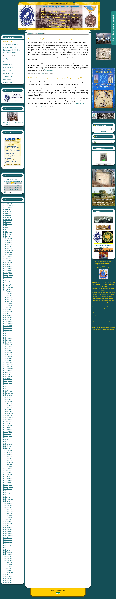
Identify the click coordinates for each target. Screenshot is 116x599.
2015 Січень (7, 307)
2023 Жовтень (7, 513)
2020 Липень (7, 434)
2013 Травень (7, 267)
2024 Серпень (7, 534)
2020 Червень (7, 432)
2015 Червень (7, 317)
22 (7, 190)
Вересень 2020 (12, 179)
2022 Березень (8, 474)
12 (18, 185)
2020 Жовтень (7, 440)
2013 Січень (7, 258)
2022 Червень (7, 481)
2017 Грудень (7, 370)
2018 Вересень (8, 389)
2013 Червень (7, 269)
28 (5, 192)
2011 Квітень (7, 216)
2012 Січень (7, 234)
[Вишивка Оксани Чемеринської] (103, 258)
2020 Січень (7, 421)
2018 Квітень (7, 379)
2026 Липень (7, 580)
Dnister (42, 73)
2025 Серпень (7, 558)
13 (20, 185)
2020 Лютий (7, 423)
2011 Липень (7, 222)
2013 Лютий (7, 260)
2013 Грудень (7, 281)
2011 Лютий (7, 211)
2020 (34, 33)
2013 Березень (8, 262)
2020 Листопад (8, 442)
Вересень (40, 33)
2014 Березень (8, 287)
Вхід (62, 29)
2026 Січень (7, 568)
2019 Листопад (8, 417)
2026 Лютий (7, 570)
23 (10, 190)
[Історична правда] (103, 246)
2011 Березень (8, 214)
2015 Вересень (8, 324)
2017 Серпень (7, 362)
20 (20, 187)
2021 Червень (7, 456)
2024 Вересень (8, 536)
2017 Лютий (7, 350)
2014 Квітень (7, 289)
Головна (57, 29)
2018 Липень (7, 385)
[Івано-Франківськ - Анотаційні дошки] (103, 251)
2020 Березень (8, 426)
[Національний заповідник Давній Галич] (103, 229)
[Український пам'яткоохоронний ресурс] (103, 247)
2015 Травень (7, 315)
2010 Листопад (8, 205)
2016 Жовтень (7, 344)
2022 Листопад (8, 491)
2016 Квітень (7, 334)
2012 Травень (7, 242)
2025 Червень (7, 554)
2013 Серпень (7, 273)
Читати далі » (49, 70)
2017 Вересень (8, 364)
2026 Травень (7, 576)
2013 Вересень (8, 275)
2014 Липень (7, 295)
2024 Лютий (7, 521)
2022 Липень (7, 483)
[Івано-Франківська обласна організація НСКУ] (103, 161)
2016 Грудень (7, 346)
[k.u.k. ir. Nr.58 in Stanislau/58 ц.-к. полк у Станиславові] (107, 242)
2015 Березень (8, 311)
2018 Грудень (7, 395)
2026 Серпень (7, 582)
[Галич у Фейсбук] (103, 222)
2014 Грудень (7, 305)
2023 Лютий (7, 497)
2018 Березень (8, 377)
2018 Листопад (8, 393)
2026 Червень (7, 578)
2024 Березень (8, 523)
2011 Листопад (8, 230)
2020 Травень (7, 430)
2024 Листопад (8, 540)
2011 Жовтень (7, 228)
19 (18, 187)
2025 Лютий (7, 546)
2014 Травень (7, 291)
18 (15, 187)
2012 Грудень (7, 256)
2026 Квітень (7, 574)
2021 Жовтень (7, 464)
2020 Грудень (7, 444)
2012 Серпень (7, 248)
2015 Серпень (7, 322)
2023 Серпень (7, 509)
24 (12, 190)
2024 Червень (7, 529)
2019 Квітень (7, 403)
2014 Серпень (7, 297)
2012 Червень (7, 244)
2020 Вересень (8, 438)
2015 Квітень (7, 313)
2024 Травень (7, 527)
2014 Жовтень (7, 301)
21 (5, 190)
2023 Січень (7, 495)
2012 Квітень (7, 240)
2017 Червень (7, 358)
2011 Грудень (7, 232)
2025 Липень (7, 556)
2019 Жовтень (7, 415)
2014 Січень (7, 283)
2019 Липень (7, 409)
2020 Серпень (7, 436)
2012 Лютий (7, 236)
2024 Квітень (7, 525)
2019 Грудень (7, 419)
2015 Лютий (7, 309)
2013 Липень (7, 271)
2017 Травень (7, 356)
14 (5, 187)
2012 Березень (8, 238)
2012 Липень (7, 246)
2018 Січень (7, 373)
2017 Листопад (8, 368)
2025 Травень (7, 552)
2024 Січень (7, 519)
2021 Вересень (8, 462)
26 (18, 190)
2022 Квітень (7, 476)
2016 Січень (7, 332)
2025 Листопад (8, 564)
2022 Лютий (7, 472)
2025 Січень (7, 544)
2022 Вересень (8, 487)
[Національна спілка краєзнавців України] (97, 242)
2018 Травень (7, 381)
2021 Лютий (7, 448)
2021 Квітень (7, 452)
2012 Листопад (8, 254)
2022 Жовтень (7, 489)
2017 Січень (7, 348)
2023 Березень (8, 499)
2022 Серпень (7, 485)
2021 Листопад (8, 466)
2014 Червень (7, 293)
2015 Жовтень (7, 326)
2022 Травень (7, 479)
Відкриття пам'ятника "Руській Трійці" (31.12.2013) (13, 123)
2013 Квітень (7, 264)
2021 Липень (7, 458)
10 (12, 185)
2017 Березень (8, 352)
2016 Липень (7, 340)
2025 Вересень (8, 560)
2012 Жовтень (7, 252)
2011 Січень (7, 209)
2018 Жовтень (7, 391)
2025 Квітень (7, 550)
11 (15, 185)
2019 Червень (7, 407)
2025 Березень (8, 548)
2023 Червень (7, 505)
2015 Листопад (8, 328)
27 (20, 190)
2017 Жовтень (7, 366)
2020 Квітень (7, 428)
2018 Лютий (7, 375)
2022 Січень (7, 470)
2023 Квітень (7, 501)
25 (15, 190)
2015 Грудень (7, 330)
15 (7, 187)
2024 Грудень (7, 542)
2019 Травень (7, 405)
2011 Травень (7, 218)
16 (10, 187)
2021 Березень (8, 450)
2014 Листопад (8, 303)
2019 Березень (8, 401)
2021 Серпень (7, 460)
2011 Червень (7, 220)
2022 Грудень (7, 493)
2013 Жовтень (7, 277)
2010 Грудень (7, 207)
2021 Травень (7, 454)
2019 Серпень (7, 411)
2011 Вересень (8, 226)
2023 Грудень (7, 517)
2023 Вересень (8, 511)
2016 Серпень (7, 342)
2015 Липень (7, 320)
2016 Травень (7, 336)
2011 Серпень (7, 224)
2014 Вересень (8, 299)
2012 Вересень (8, 250)
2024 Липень (7, 532)
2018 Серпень (7, 387)
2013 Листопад (8, 279)
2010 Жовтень (7, 203)
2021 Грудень (7, 468)
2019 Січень (7, 397)
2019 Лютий (7, 399)
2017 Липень (7, 360)
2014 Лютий (7, 285)
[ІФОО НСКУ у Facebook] (103, 119)
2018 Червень (7, 383)
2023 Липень (7, 507)
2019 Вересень (8, 413)
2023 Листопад (8, 515)
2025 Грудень (7, 566)
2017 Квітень (7, 354)
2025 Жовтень (7, 562)
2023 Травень (7, 503)
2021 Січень (7, 446)
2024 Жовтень (7, 538)
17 (12, 187)
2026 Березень (8, 572)
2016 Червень (7, 338)
